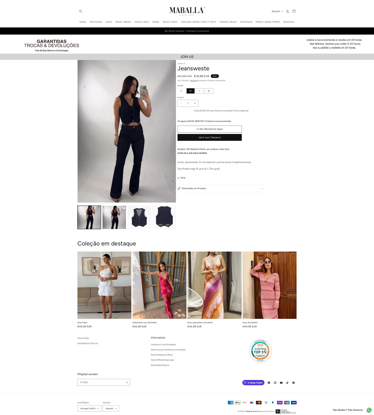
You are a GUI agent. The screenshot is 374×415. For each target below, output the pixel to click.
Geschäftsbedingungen (162, 360)
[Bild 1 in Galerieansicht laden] (89, 217)
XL (209, 91)
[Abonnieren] (126, 382)
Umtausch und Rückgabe (163, 344)
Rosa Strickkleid (250, 322)
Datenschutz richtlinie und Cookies (168, 349)
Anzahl (180, 97)
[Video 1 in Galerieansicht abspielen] (114, 217)
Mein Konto (83, 338)
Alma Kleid (82, 322)
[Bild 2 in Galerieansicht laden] (139, 217)
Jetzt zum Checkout (209, 137)
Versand (193, 81)
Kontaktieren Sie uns (87, 343)
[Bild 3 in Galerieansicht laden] (164, 217)
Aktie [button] (183, 178)
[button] (80, 11)
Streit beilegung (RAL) (162, 355)
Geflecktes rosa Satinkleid (145, 322)
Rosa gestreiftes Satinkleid (200, 322)
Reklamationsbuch (160, 365)
